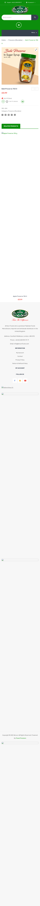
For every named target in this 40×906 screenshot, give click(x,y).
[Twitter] (5, 115)
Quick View (24, 291)
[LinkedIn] (15, 115)
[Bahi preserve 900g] (20, 66)
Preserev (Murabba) (15, 40)
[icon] (18, 25)
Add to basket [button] (20, 298)
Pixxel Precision (21, 738)
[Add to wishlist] (16, 291)
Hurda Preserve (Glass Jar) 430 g (33, 89)
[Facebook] (2, 115)
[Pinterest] (8, 115)
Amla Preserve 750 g (36, 89)
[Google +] (12, 115)
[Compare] (20, 291)
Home (4, 40)
